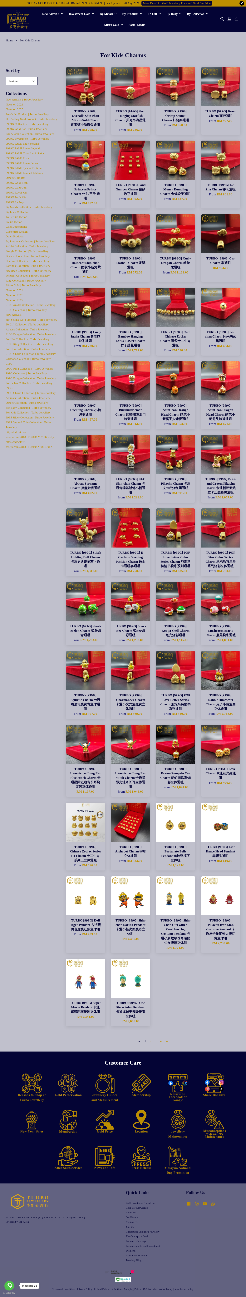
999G (9, 388)
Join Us (130, 1227)
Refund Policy (101, 1289)
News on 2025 (14, 109)
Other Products (15, 236)
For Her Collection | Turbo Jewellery (27, 339)
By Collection (195, 14)
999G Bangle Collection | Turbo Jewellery (31, 378)
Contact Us (131, 1222)
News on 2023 (14, 295)
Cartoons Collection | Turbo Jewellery (28, 358)
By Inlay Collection (17, 212)
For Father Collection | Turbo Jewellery (29, 383)
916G (9, 363)
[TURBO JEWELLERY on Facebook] (188, 1205)
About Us (131, 1212)
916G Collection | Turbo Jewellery (26, 309)
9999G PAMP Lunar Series (22, 163)
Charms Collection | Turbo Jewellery (27, 261)
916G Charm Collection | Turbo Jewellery (31, 353)
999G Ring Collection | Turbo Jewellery (29, 368)
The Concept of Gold (137, 1236)
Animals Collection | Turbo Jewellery (28, 397)
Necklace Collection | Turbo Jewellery (28, 270)
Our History (132, 1217)
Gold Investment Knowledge (141, 1203)
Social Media (137, 24)
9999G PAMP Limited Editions (24, 173)
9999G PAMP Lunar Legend (23, 148)
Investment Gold (79, 14)
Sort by (13, 70)
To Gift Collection (16, 216)
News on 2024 (14, 290)
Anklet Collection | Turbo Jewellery (27, 246)
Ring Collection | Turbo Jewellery (26, 280)
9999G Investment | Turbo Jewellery (27, 138)
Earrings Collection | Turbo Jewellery (28, 265)
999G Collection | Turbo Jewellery (26, 373)
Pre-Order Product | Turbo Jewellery (27, 114)
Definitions (116, 1289)
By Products (130, 14)
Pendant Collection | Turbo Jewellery (28, 275)
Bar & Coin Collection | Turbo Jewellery (30, 133)
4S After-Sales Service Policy (158, 1289)
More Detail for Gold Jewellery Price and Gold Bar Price (177, 3)
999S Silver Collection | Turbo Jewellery (30, 417)
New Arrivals (50, 14)
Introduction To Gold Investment (143, 1246)
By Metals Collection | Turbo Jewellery (29, 207)
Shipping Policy (132, 1289)
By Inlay (172, 14)
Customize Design (17, 231)
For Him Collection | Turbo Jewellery (28, 349)
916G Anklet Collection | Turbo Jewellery (31, 304)
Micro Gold (111, 24)
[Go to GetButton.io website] (9, 1293)
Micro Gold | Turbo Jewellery (23, 285)
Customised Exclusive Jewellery (143, 1231)
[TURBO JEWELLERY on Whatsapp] (213, 1205)
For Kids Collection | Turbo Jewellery (28, 412)
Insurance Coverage (136, 1241)
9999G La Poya (15, 202)
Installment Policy (184, 1289)
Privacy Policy (84, 1289)
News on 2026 (14, 104)
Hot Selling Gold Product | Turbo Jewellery (31, 119)
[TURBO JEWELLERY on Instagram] (196, 1205)
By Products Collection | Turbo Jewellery (30, 241)
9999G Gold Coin (16, 187)
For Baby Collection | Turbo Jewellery (28, 407)
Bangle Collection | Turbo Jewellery (27, 251)
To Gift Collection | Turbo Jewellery (27, 324)
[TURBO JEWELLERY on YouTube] (205, 1205)
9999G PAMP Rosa (17, 158)
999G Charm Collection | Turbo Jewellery (31, 392)
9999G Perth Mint (16, 197)
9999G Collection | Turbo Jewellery (27, 124)
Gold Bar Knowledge (137, 1207)
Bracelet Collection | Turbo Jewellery (28, 256)
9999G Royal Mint (17, 192)
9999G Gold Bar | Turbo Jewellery (26, 128)
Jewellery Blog (133, 1260)
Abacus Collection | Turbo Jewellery (27, 329)
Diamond (130, 1250)
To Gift (152, 14)
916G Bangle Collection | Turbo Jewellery (31, 334)
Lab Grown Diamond (137, 1255)
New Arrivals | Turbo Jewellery (24, 99)
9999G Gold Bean (17, 182)
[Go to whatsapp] (9, 1285)
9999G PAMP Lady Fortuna (22, 143)
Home (9, 40)
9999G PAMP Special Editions (24, 168)
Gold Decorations (16, 226)
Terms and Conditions (63, 1289)
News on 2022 (14, 300)
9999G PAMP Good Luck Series (25, 153)
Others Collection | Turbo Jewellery (27, 402)
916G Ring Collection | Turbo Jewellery (29, 344)
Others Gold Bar (15, 177)
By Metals (106, 14)
